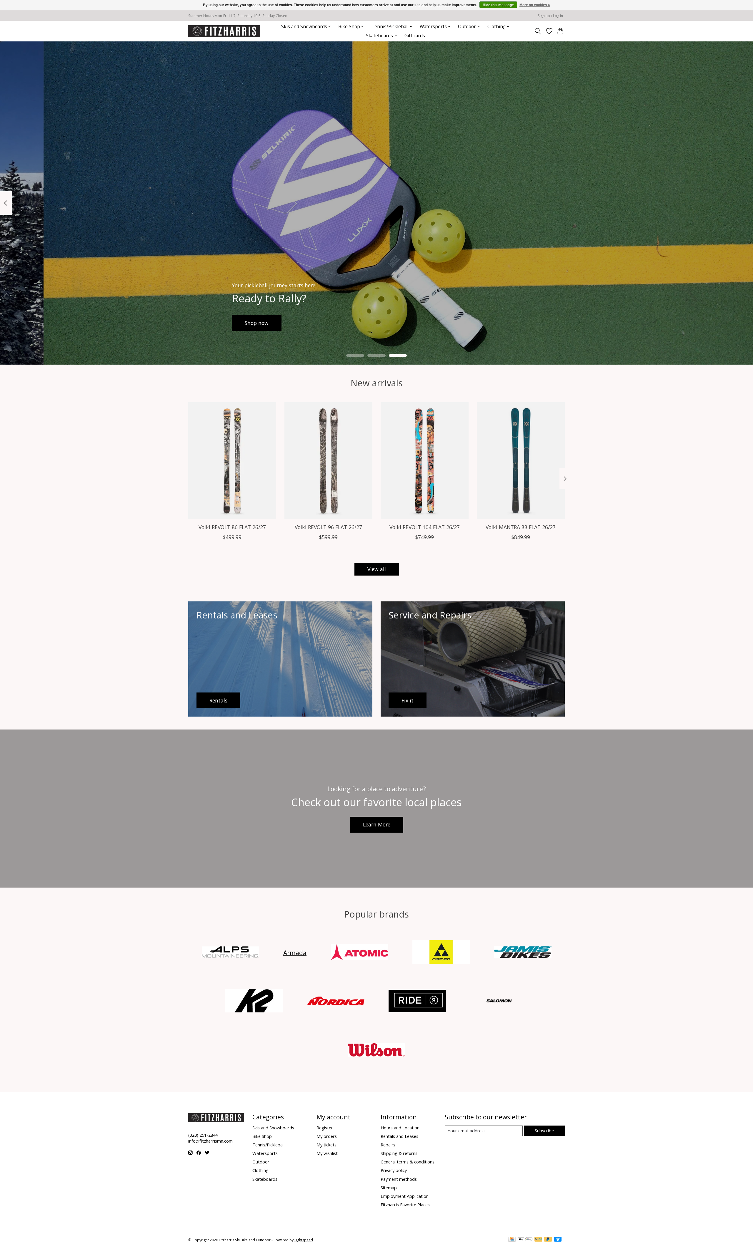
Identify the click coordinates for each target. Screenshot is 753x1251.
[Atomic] (359, 952)
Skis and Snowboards (273, 1128)
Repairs (388, 1145)
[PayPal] (538, 1240)
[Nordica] (335, 1001)
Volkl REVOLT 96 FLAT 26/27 (328, 527)
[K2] (254, 1001)
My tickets (326, 1145)
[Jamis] (522, 952)
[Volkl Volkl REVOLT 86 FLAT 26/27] (232, 460)
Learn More (376, 824)
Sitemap (389, 1187)
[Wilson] (376, 1050)
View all (376, 569)
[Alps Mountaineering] (230, 952)
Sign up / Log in (550, 15)
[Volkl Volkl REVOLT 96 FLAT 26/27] (328, 460)
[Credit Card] (512, 1240)
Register (324, 1128)
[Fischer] (441, 952)
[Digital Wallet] (525, 1240)
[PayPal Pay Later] (548, 1240)
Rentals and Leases (399, 1136)
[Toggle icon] (538, 31)
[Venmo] (558, 1240)
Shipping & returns (399, 1153)
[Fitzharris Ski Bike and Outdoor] (224, 31)
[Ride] (417, 1001)
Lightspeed (303, 1239)
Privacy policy (394, 1170)
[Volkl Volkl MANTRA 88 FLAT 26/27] (521, 460)
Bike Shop (262, 1136)
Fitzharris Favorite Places (405, 1205)
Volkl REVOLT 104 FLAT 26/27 (424, 527)
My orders (326, 1136)
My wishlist (327, 1153)
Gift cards (414, 36)
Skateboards (264, 1179)
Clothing (260, 1170)
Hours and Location (400, 1128)
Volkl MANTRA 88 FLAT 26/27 (521, 527)
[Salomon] (499, 1001)
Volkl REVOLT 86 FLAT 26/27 (232, 527)
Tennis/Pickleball (268, 1145)
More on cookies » (534, 5)
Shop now (213, 322)
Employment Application (405, 1196)
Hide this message (498, 5)
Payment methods (399, 1179)
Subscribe (544, 1130)
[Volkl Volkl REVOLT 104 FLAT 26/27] (425, 460)
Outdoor (260, 1162)
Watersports (265, 1153)
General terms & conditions (407, 1162)
